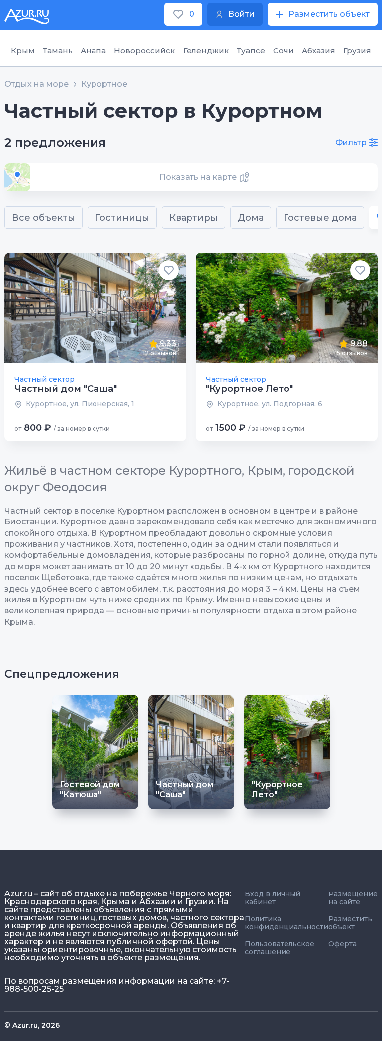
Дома (251, 217)
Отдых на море (36, 84)
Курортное (104, 84)
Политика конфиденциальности (286, 922)
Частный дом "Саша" (65, 388)
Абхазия (318, 50)
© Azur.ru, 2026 (32, 1025)
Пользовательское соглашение (279, 947)
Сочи (283, 50)
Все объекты (43, 217)
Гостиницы (122, 217)
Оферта (342, 943)
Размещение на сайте (353, 898)
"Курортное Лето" (249, 388)
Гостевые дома (320, 217)
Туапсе (251, 50)
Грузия (357, 50)
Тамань (58, 50)
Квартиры (193, 217)
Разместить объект (350, 922)
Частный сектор (44, 379)
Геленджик (206, 50)
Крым (23, 50)
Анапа (93, 50)
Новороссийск (144, 50)
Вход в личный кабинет (272, 898)
